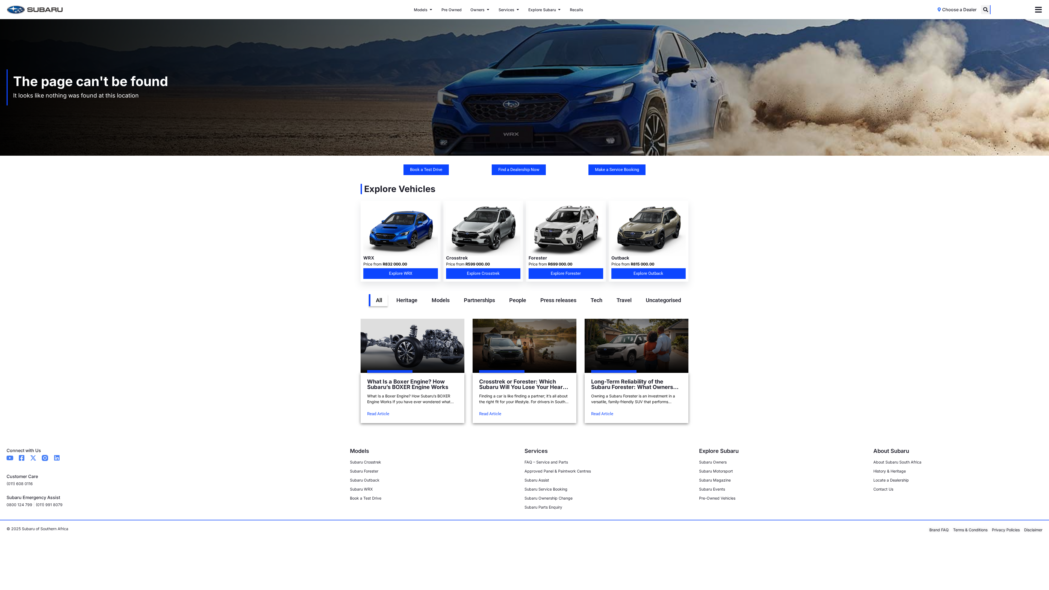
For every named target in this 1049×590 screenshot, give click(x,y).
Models (441, 300)
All (379, 300)
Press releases (558, 300)
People (517, 300)
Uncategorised (663, 300)
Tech (596, 300)
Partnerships (479, 300)
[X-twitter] (33, 458)
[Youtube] (10, 458)
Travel (624, 300)
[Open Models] (431, 10)
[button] (985, 9)
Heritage (406, 300)
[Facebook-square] (21, 458)
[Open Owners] (488, 10)
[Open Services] (518, 10)
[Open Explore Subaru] (559, 10)
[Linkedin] (57, 458)
